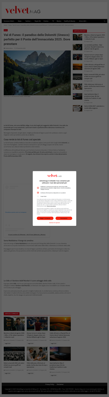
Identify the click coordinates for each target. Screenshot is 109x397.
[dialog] (54, 198)
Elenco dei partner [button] (51, 206)
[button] (54, 196)
